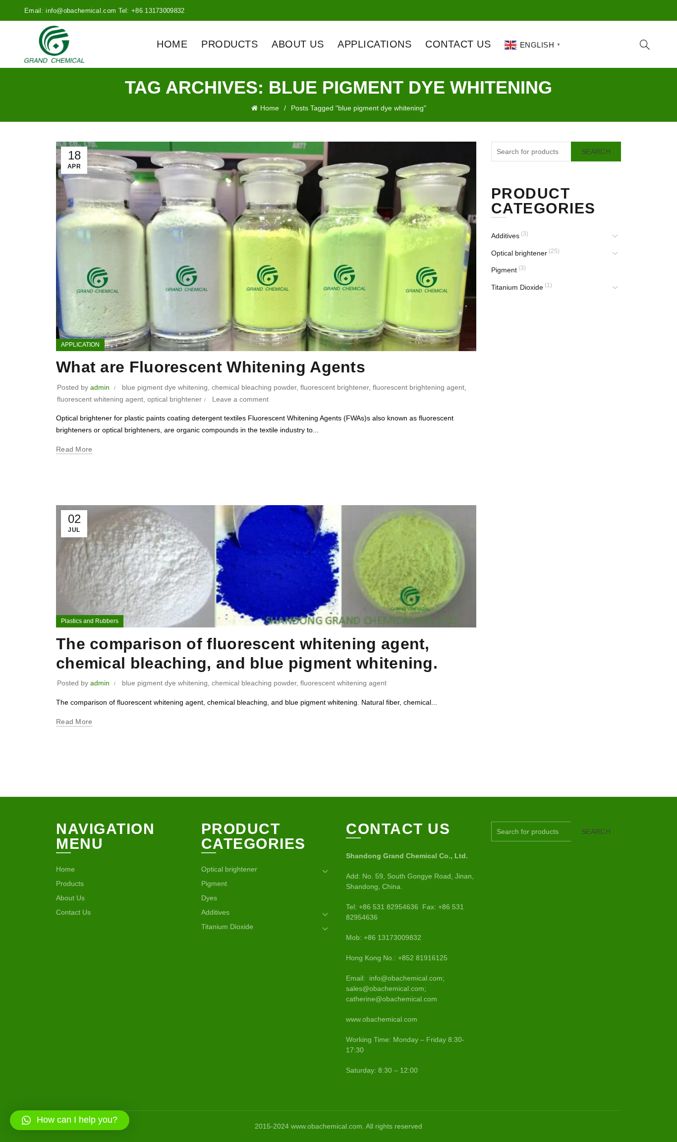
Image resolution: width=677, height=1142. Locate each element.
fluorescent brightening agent (418, 387)
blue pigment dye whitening (165, 387)
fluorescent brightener (334, 387)
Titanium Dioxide (517, 287)
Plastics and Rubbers (89, 621)
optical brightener (174, 399)
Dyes (209, 898)
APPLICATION (80, 344)
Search (596, 152)
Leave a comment (240, 399)
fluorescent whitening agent (100, 399)
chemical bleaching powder (254, 387)
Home (172, 44)
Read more (74, 449)
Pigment (504, 270)
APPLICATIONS (374, 44)
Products (229, 44)
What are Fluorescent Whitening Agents (210, 367)
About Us (298, 44)
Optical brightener (519, 253)
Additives (505, 236)
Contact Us (458, 44)
